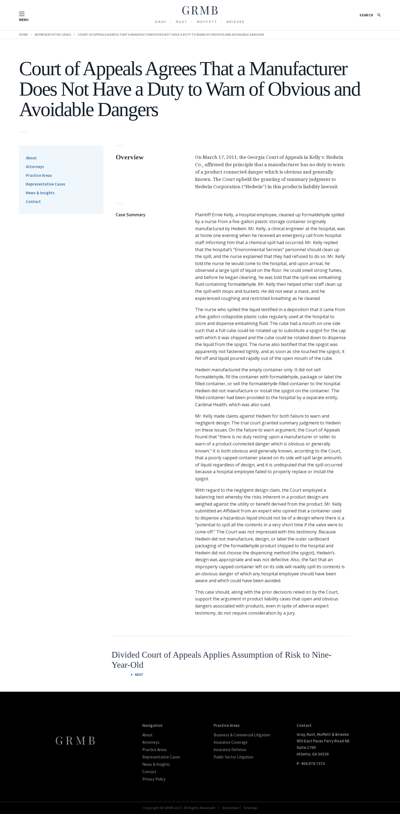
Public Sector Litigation (233, 757)
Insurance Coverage (231, 742)
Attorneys (35, 166)
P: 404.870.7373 (311, 763)
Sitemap (250, 808)
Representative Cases (45, 184)
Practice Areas (39, 175)
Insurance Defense (230, 749)
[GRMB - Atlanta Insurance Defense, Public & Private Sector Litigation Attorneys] (200, 8)
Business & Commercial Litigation (242, 734)
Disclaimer (230, 808)
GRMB (76, 740)
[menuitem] (161, 21)
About (31, 157)
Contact (33, 201)
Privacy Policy (153, 779)
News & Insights (40, 192)
